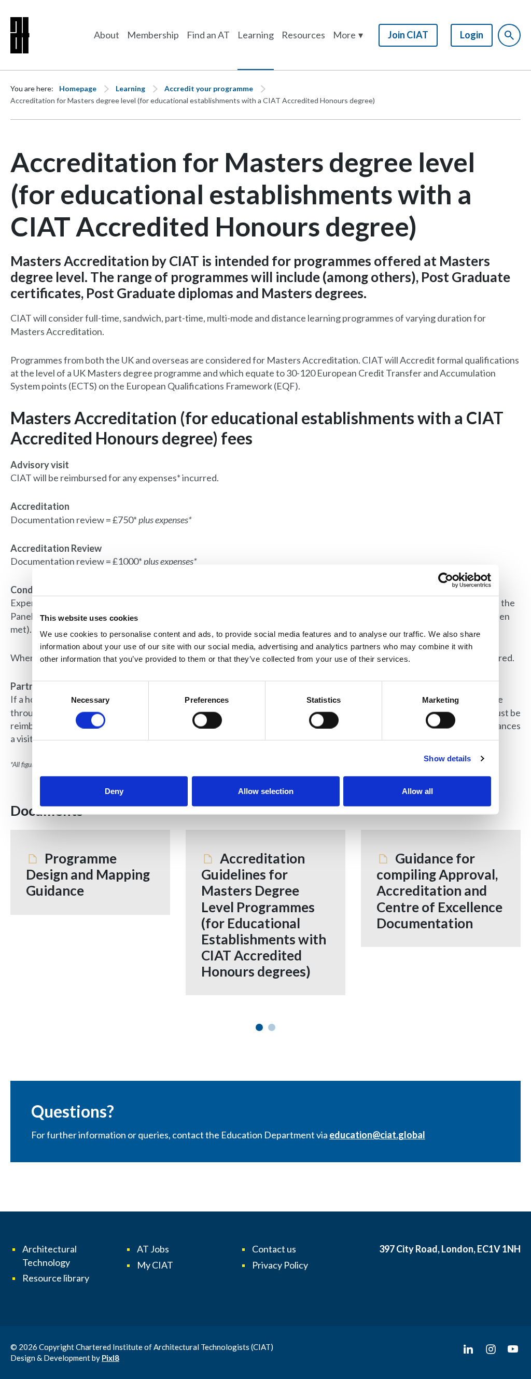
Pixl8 (110, 1357)
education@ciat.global (377, 1134)
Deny (114, 791)
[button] (348, 35)
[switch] (207, 720)
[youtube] (513, 1349)
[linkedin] (468, 1349)
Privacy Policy (280, 1265)
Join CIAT (408, 34)
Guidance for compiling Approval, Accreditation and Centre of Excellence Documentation (439, 890)
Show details (447, 758)
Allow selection (266, 791)
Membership (153, 34)
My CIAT (155, 1265)
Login (471, 34)
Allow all (417, 791)
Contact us (274, 1249)
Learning (255, 34)
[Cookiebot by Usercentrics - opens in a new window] (445, 580)
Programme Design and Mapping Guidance (88, 874)
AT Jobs (153, 1249)
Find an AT (208, 34)
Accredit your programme (208, 88)
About (106, 34)
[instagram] (490, 1349)
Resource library (55, 1278)
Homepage (77, 88)
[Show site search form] (509, 35)
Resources (303, 34)
